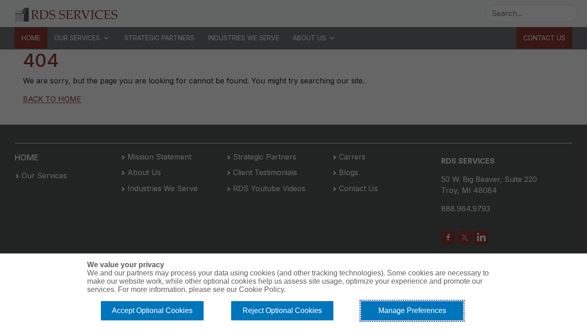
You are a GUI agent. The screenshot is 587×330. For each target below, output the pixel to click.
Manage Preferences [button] (412, 310)
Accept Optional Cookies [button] (152, 310)
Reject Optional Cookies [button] (282, 310)
